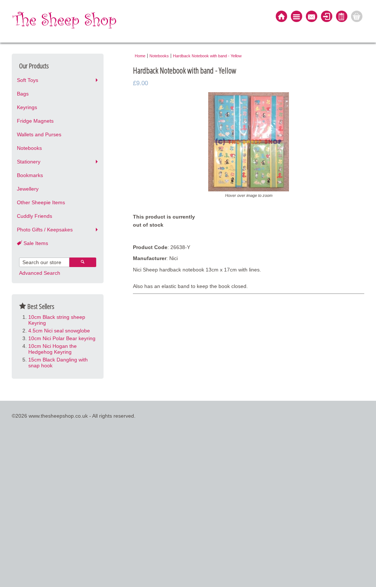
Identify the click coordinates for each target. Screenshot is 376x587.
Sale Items (35, 243)
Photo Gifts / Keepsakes (45, 230)
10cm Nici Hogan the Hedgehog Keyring (52, 349)
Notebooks (29, 148)
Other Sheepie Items (41, 202)
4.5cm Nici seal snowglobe (59, 331)
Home (140, 56)
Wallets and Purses (39, 134)
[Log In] (326, 17)
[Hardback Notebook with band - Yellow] (248, 189)
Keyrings (27, 107)
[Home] (281, 17)
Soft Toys (27, 80)
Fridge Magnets (35, 121)
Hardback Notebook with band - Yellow (207, 56)
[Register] (341, 17)
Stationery (28, 162)
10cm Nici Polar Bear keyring (61, 338)
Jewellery (28, 189)
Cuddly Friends (34, 216)
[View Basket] (356, 17)
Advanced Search (39, 273)
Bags (23, 94)
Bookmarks (30, 175)
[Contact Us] (311, 17)
